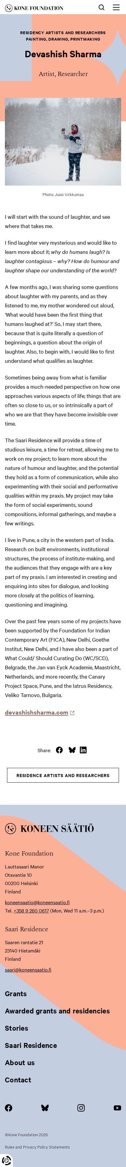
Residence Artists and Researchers (63, 775)
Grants (16, 993)
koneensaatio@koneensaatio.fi (37, 902)
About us (20, 1062)
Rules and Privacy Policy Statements (37, 1146)
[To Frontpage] (63, 829)
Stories (16, 1028)
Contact (18, 1079)
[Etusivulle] (42, 9)
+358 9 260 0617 (31, 910)
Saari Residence (31, 1045)
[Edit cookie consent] (6, 1160)
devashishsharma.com (38, 712)
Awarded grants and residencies (57, 1010)
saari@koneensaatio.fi (28, 969)
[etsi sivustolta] (101, 7)
